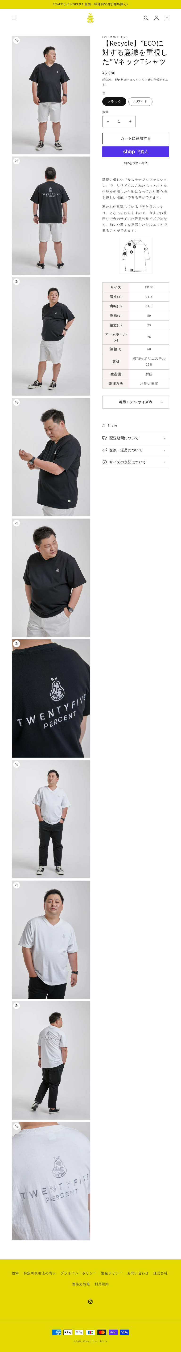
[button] (14, 18)
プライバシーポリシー (79, 1273)
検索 (15, 1273)
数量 (105, 112)
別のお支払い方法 (136, 163)
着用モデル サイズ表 (135, 402)
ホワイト (140, 101)
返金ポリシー (112, 1273)
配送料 (119, 79)
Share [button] (112, 425)
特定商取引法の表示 (40, 1273)
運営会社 (160, 1273)
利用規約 (102, 1284)
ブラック (114, 101)
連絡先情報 (81, 1284)
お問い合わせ (138, 1273)
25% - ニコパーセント (95, 1341)
